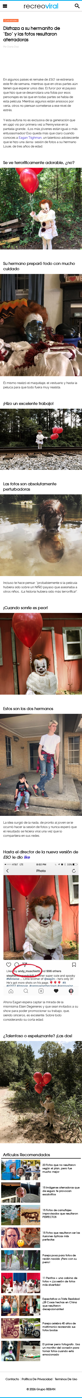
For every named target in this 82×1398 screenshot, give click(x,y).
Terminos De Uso (66, 1379)
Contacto (12, 1379)
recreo (41, 6)
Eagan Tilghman (30, 137)
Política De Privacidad (37, 1379)
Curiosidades (10, 20)
